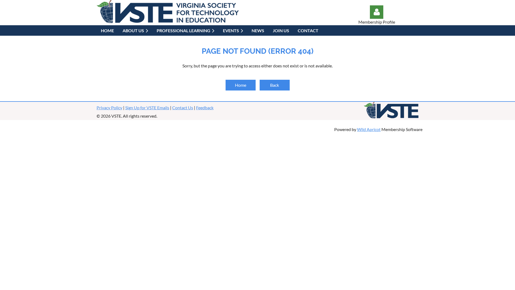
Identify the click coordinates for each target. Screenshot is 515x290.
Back (274, 85)
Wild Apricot (369, 129)
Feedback (205, 107)
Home (240, 85)
